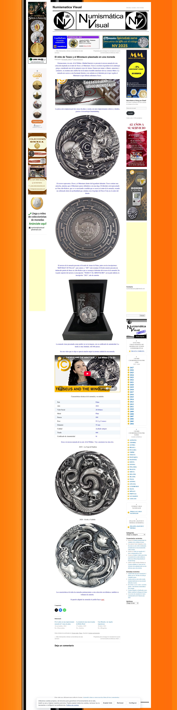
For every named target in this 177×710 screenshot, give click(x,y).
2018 (131, 389)
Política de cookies (72, 705)
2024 (131, 375)
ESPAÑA (131, 462)
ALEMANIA (132, 440)
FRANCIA (132, 469)
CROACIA (132, 455)
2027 (131, 367)
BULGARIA (132, 450)
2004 (131, 423)
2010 (131, 409)
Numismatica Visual (67, 7)
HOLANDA (132, 474)
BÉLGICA (131, 447)
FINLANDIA (132, 467)
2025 (131, 372)
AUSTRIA (131, 445)
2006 (131, 418)
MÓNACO (131, 491)
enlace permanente (94, 633)
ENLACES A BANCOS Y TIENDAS (136, 527)
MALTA (131, 489)
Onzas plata (75, 633)
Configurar (133, 703)
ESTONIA (131, 464)
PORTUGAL (132, 494)
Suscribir (130, 113)
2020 (131, 384)
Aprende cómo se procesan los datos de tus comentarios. (101, 697)
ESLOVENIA (132, 460)
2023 (131, 377)
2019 (131, 387)
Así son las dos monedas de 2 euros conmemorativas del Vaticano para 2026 (136, 595)
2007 (131, 416)
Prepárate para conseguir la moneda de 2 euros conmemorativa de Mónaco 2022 (107, 52)
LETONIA (131, 481)
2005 (131, 421)
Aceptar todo (107, 703)
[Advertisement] (37, 280)
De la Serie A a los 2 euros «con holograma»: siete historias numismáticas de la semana (137, 586)
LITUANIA (132, 484)
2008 (131, 414)
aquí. (102, 599)
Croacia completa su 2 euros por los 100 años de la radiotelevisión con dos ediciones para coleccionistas (137, 566)
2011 (131, 406)
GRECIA (131, 472)
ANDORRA (132, 442)
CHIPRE (131, 452)
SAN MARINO (133, 496)
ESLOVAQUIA (133, 457)
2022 (131, 379)
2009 (131, 411)
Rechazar (120, 703)
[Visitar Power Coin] (136, 195)
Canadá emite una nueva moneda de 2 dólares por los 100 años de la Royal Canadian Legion (137, 575)
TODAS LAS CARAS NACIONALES (135, 512)
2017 (131, 392)
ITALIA (131, 479)
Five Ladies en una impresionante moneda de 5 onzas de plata (64, 623)
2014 (131, 399)
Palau (80, 633)
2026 (131, 370)
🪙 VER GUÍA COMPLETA (136, 351)
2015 (131, 397)
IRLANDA (132, 477)
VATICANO (132, 499)
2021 (131, 382)
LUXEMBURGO (133, 486)
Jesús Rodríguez (78, 59)
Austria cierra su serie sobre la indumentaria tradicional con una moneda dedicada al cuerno (137, 581)
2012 (131, 404)
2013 (131, 401)
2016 (131, 394)
